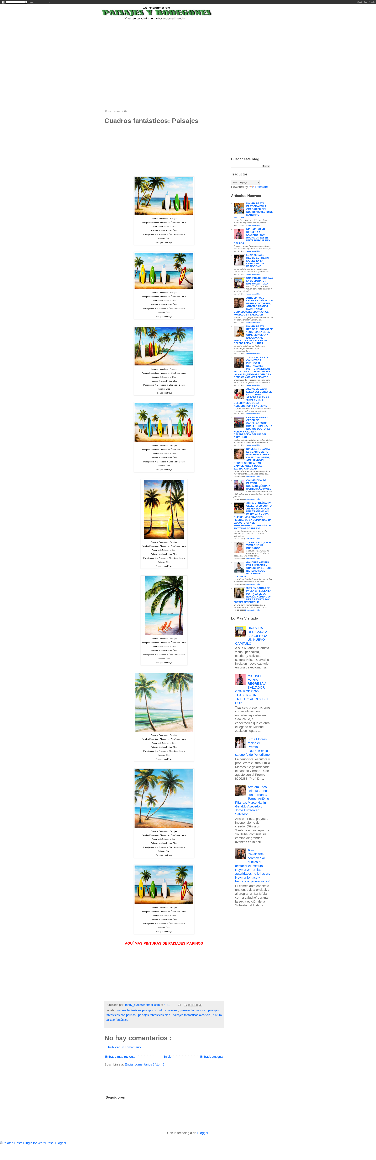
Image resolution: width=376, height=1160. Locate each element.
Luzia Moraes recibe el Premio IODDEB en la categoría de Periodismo (257, 261)
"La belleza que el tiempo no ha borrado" (259, 545)
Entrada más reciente (120, 1056)
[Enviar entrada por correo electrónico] (179, 1004)
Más (258, 225)
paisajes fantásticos (193, 1010)
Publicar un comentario (124, 1047)
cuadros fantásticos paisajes (135, 1010)
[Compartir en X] (193, 1005)
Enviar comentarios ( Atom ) (144, 1064)
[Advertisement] (177, 38)
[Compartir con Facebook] (196, 1005)
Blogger (202, 1133)
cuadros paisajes (166, 1010)
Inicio (168, 1056)
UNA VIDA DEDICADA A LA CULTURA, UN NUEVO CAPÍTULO (259, 281)
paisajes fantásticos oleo (154, 1015)
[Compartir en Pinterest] (200, 1005)
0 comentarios (251, 225)
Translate (261, 187)
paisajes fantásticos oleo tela (192, 1015)
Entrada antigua (211, 1056)
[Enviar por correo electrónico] (185, 1005)
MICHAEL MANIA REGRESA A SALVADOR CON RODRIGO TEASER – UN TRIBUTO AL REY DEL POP (251, 689)
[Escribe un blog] (189, 1005)
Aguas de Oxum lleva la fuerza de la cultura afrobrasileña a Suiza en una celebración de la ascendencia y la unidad (253, 397)
